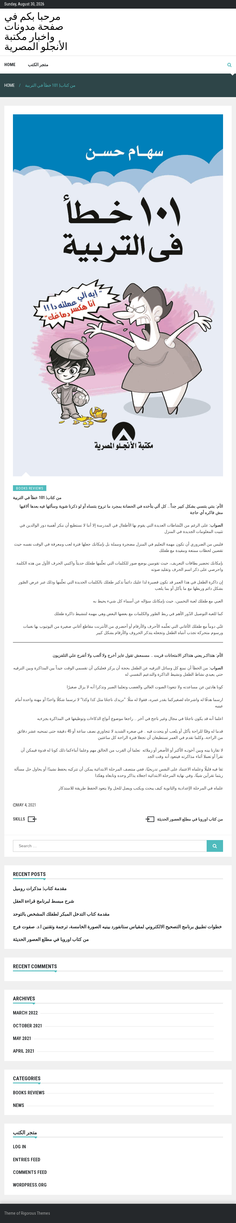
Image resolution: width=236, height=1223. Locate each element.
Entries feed (26, 1159)
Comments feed (30, 1172)
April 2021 (24, 1051)
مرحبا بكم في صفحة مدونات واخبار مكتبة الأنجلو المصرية (36, 31)
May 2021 (22, 1038)
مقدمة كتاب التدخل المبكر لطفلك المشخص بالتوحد (61, 914)
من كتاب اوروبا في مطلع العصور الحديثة (190, 819)
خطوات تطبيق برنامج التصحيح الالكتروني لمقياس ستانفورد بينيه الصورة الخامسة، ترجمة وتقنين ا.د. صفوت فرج (117, 926)
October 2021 (27, 1026)
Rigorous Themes (35, 1213)
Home (10, 64)
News (18, 1105)
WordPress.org (30, 1185)
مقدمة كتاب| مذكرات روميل (40, 888)
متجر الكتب (38, 64)
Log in (19, 1146)
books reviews (29, 488)
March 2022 (25, 1013)
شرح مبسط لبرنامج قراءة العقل (43, 901)
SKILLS (19, 819)
